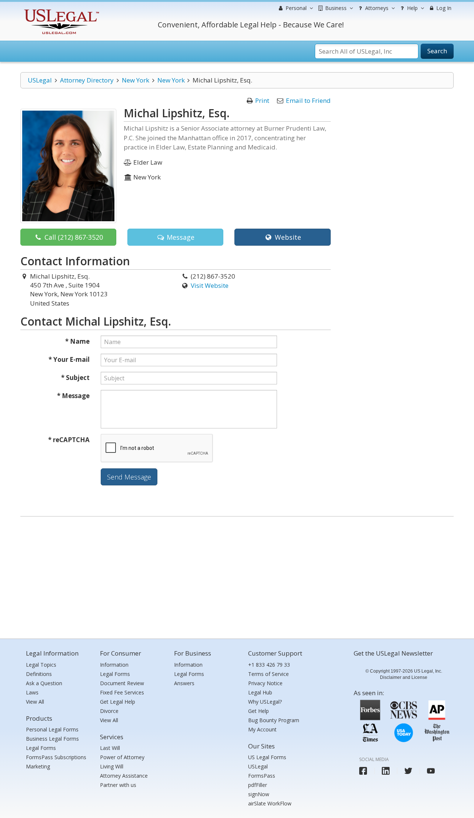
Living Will (111, 766)
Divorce (109, 710)
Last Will (110, 747)
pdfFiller (257, 784)
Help (411, 7)
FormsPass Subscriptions (56, 757)
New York (135, 80)
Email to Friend (308, 100)
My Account (262, 729)
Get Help (258, 710)
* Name (77, 341)
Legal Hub (260, 692)
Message (179, 237)
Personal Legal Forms (52, 729)
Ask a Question (44, 683)
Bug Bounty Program (273, 720)
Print (262, 100)
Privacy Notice (265, 683)
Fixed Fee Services (122, 692)
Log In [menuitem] (443, 7)
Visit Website (209, 285)
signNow (258, 794)
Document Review (122, 683)
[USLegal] (60, 10)
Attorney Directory (87, 80)
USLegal (40, 80)
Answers (184, 683)
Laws (32, 692)
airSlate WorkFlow (269, 803)
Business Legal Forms (52, 738)
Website (287, 237)
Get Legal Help (117, 701)
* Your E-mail (69, 359)
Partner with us (118, 784)
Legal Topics (41, 664)
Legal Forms (41, 747)
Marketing (38, 766)
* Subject (75, 377)
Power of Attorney (122, 757)
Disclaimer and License (403, 677)
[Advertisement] (237, 575)
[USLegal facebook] (363, 771)
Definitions (39, 673)
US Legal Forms (267, 757)
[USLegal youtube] (431, 771)
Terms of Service (268, 673)
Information (114, 664)
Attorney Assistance (124, 775)
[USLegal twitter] (408, 771)
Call (73, 237)
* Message (73, 395)
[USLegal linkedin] (386, 771)
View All (35, 701)
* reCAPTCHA (69, 439)
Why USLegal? (265, 701)
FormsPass (261, 775)
